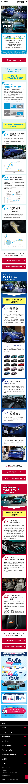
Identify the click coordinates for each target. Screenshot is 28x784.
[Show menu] (26, 2)
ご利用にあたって (6, 770)
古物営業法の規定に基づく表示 (9, 772)
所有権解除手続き (6, 775)
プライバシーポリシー (7, 767)
